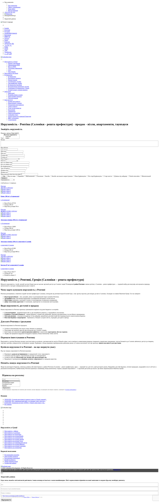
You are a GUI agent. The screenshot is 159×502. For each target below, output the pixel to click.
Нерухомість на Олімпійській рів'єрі (15, 442)
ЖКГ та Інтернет (13, 118)
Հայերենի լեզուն (10, 33)
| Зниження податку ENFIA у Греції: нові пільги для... (24, 403)
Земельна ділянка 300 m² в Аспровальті (14, 220)
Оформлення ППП (14, 65)
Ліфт (4, 176)
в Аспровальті (5, 200)
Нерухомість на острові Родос (13, 438)
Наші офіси (11, 9)
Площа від (4, 155)
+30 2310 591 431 (9, 12)
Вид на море (12, 176)
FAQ (9, 70)
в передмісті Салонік (7, 245)
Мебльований (30, 176)
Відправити (6, 500)
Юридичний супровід (15, 103)
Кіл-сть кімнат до (6, 164)
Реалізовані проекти (14, 78)
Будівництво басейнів (15, 85)
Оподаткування (13, 98)
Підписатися (6, 387)
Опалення (40, 176)
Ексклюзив (11, 110)
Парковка (21, 176)
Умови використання (11, 461)
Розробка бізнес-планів (15, 95)
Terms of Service (35, 497)
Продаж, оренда (6, 133)
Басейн (47, 176)
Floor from (4, 159)
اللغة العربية (8, 54)
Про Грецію (11, 71)
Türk (5, 50)
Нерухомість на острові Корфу (13, 436)
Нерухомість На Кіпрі (11, 73)
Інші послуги (8, 100)
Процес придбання (14, 63)
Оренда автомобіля (14, 113)
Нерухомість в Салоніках (12, 433)
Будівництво (8, 75)
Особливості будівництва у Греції (18, 88)
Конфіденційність (10, 460)
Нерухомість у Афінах (11, 431)
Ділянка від (4, 170)
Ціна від (3, 151)
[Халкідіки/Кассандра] (11, 382)
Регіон (3, 140)
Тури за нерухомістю (14, 108)
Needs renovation (134, 176)
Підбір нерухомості (14, 101)
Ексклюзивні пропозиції (12, 458)
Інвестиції (7, 91)
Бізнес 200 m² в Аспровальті (10, 196)
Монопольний (146, 176)
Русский (7, 31)
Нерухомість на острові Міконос (14, 444)
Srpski (6, 48)
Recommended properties (11, 455)
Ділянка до (4, 172)
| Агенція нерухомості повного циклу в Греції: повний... (25, 399)
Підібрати (4, 178)
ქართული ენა (9, 43)
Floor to (3, 160)
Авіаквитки (11, 111)
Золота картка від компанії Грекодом (19, 116)
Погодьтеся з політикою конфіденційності (13, 495)
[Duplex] (11, 138)
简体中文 (7, 37)
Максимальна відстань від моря (11, 174)
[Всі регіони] (11, 381)
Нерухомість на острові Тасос (13, 441)
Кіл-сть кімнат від (6, 162)
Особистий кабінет (10, 463)
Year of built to (5, 168)
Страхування (12, 120)
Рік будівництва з (6, 166)
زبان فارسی (8, 45)
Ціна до (3, 153)
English (6, 28)
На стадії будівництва (95, 176)
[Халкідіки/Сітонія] (11, 384)
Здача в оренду (12, 106)
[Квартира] (11, 136)
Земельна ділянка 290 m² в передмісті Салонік (16, 241)
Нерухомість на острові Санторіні (15, 446)
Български (7, 35)
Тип (2, 138)
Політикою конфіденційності (70, 389)
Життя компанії (13, 10)
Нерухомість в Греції (10, 61)
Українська (7, 52)
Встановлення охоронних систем (18, 86)
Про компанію (12, 5)
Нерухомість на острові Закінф (14, 439)
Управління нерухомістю (16, 105)
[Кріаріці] (11, 386)
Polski (6, 47)
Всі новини (8, 404)
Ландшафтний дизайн (15, 83)
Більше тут (117, 469)
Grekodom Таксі (13, 115)
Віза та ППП (12, 66)
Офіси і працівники (14, 7)
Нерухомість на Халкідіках (12, 434)
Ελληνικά (7, 30)
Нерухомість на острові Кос (13, 447)
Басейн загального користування (62, 176)
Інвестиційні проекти (15, 96)
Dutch (6, 40)
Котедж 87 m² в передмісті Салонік (12, 265)
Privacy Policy (27, 497)
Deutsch (6, 38)
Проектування (12, 80)
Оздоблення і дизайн (14, 81)
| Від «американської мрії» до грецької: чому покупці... (25, 401)
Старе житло (108, 176)
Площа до (4, 157)
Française (7, 42)
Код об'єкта (4, 147)
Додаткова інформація (15, 68)
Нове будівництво (80, 176)
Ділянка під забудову (120, 176)
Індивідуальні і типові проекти (18, 90)
